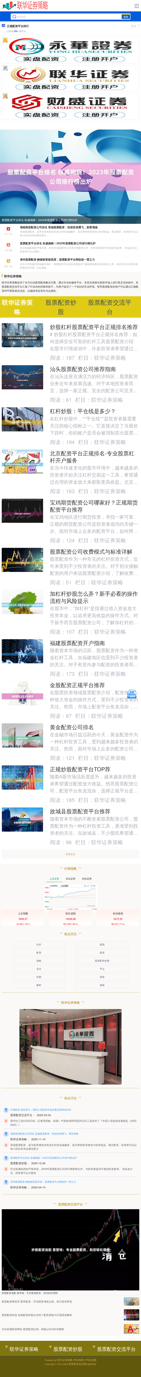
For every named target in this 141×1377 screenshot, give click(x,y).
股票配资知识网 (77, 1364)
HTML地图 (90, 1360)
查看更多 (70, 854)
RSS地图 (78, 1360)
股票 (102, 952)
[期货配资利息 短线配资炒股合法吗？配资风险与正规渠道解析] (131, 1314)
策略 (38, 960)
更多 (133, 26)
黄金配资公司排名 (72, 727)
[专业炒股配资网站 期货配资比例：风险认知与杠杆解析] (131, 1329)
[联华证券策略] (25, 5)
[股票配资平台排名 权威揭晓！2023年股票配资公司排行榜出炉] (70, 176)
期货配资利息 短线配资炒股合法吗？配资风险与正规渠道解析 (37, 1315)
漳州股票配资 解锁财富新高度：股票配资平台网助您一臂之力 (57, 259)
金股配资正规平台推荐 (77, 685)
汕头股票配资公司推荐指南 (83, 369)
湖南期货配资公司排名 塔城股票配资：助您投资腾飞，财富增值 (59, 227)
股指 (102, 944)
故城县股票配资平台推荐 (80, 811)
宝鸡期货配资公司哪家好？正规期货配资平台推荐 (94, 505)
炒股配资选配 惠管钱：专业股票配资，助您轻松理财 (30, 1293)
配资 (38, 952)
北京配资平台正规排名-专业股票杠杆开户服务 (92, 456)
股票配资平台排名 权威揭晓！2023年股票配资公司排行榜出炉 (39, 220)
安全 (38, 968)
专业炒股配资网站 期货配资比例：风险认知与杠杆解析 (33, 1329)
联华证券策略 (24, 1348)
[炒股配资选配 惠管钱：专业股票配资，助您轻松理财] (70, 1249)
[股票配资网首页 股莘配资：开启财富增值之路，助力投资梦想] (131, 1301)
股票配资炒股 (102, 960)
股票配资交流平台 (116, 1348)
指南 (102, 985)
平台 (102, 968)
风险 (102, 977)
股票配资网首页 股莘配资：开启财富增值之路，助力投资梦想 (37, 1301)
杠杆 (38, 944)
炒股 (38, 977)
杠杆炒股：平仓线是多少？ (83, 411)
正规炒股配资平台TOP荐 (80, 769)
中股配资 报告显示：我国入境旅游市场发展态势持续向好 (40, 1109)
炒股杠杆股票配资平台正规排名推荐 (94, 327)
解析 (38, 985)
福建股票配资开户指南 (77, 643)
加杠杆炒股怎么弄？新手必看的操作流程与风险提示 (94, 597)
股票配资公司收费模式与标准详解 (91, 551)
